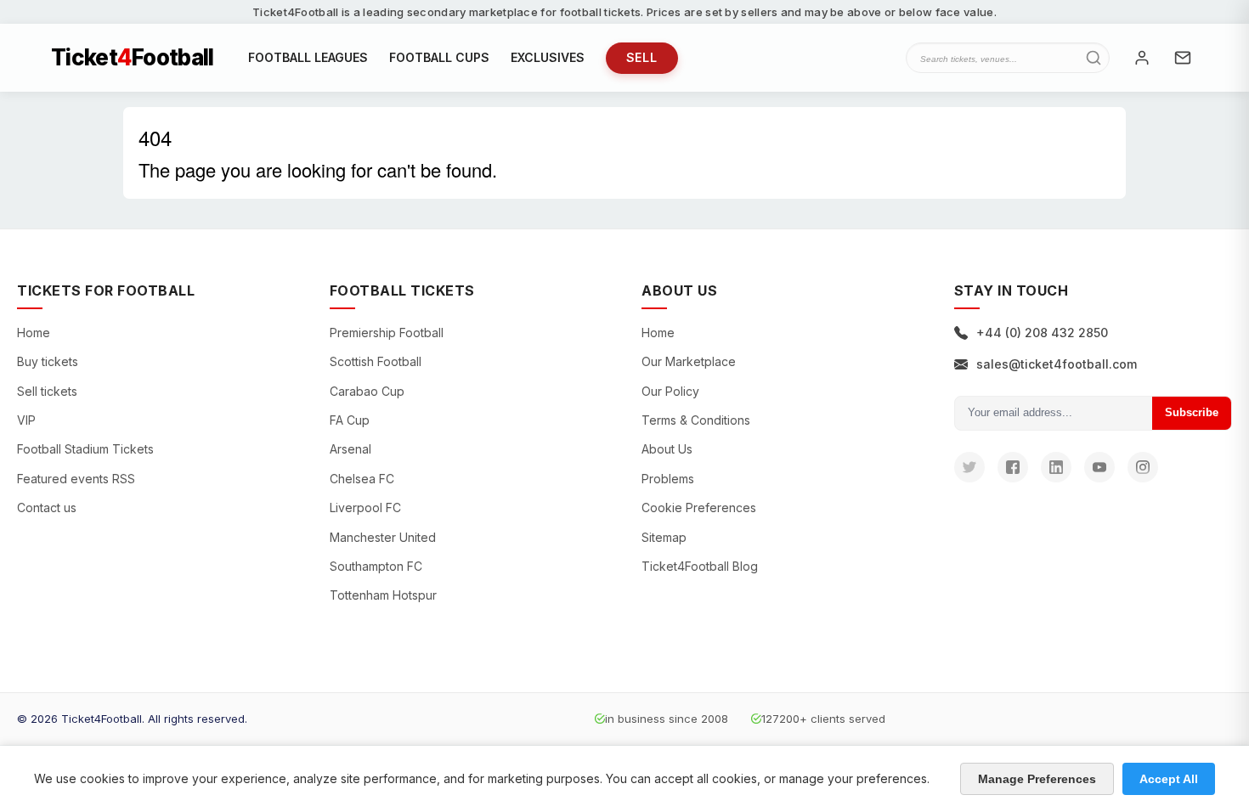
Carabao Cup (367, 391)
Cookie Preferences (698, 507)
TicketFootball (132, 58)
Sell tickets (47, 391)
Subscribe (1191, 412)
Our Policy (670, 391)
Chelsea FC (362, 478)
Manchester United (383, 537)
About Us (666, 449)
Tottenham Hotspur (383, 595)
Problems (667, 478)
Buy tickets (47, 361)
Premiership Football (387, 332)
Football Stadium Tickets (85, 449)
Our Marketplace (688, 361)
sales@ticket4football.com (1056, 364)
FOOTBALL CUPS (439, 57)
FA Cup (350, 420)
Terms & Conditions (695, 420)
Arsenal (350, 449)
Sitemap (664, 537)
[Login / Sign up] (1142, 57)
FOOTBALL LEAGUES (308, 57)
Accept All (1168, 779)
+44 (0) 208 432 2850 (1042, 332)
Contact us (46, 507)
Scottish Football (375, 361)
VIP (26, 420)
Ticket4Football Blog (699, 566)
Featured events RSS (76, 478)
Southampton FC (376, 566)
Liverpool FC (365, 507)
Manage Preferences (1037, 779)
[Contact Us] (1182, 57)
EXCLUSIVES (548, 57)
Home (33, 332)
